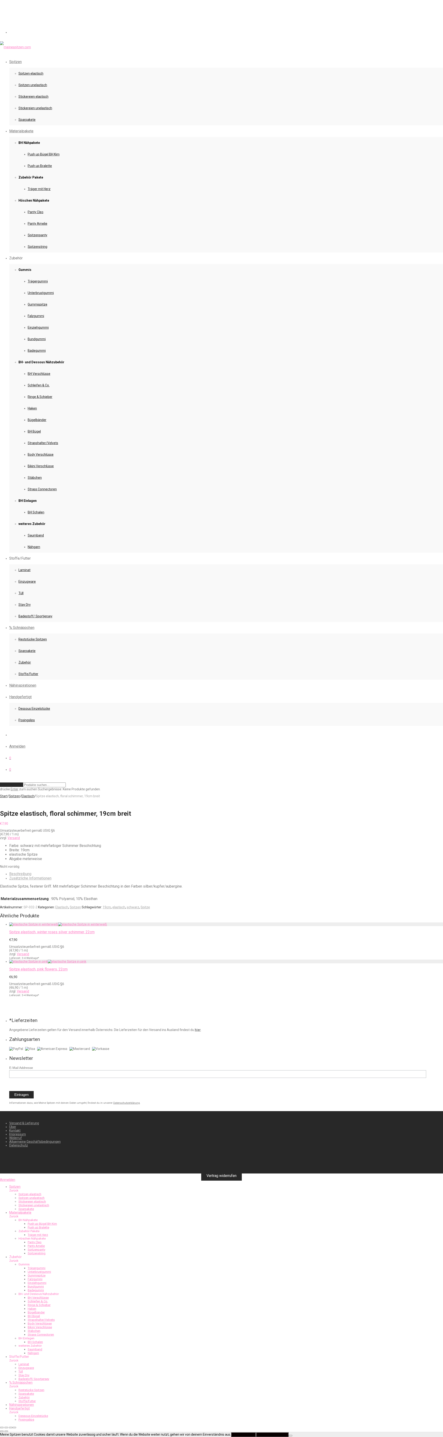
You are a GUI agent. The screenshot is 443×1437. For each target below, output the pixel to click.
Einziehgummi (38, 327)
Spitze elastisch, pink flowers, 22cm (38, 969)
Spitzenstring (37, 247)
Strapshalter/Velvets (43, 443)
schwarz (133, 907)
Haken (32, 408)
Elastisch (27, 796)
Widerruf (15, 1138)
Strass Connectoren (42, 489)
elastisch (118, 907)
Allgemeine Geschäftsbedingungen (35, 1141)
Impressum (17, 1134)
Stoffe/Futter (28, 674)
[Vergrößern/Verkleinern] (2, 1427)
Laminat (24, 570)
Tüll (21, 593)
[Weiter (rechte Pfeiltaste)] (6, 1431)
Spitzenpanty (37, 235)
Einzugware (27, 581)
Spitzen (15, 62)
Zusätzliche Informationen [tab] (30, 878)
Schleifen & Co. (39, 385)
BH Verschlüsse (39, 374)
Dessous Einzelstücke (34, 708)
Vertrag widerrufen (221, 1175)
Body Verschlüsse (41, 454)
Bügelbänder (37, 420)
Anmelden (17, 746)
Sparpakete (27, 119)
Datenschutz (18, 1145)
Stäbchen (35, 477)
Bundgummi (37, 339)
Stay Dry (24, 604)
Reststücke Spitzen (32, 639)
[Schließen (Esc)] (14, 1427)
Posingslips (26, 720)
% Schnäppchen (21, 627)
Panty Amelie (37, 223)
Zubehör (24, 662)
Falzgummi (36, 316)
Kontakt (15, 1130)
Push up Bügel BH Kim (44, 154)
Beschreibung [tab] (20, 874)
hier (198, 1030)
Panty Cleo (35, 212)
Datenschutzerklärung (126, 1102)
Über (12, 1127)
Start (3, 796)
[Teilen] (10, 1427)
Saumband (36, 535)
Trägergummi (38, 281)
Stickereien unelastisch (35, 108)
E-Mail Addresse (21, 1068)
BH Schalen (36, 512)
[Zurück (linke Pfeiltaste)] (2, 1431)
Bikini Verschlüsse (41, 466)
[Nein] (290, 1435)
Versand (14, 838)
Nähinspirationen (22, 685)
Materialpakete (21, 131)
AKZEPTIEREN (243, 1434)
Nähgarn (34, 547)
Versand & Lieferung (24, 1123)
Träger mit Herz (39, 189)
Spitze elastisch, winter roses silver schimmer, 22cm (52, 932)
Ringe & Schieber (40, 397)
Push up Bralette (40, 166)
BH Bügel (34, 431)
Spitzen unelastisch (32, 85)
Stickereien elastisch (33, 96)
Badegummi (37, 350)
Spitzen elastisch (30, 73)
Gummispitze (37, 304)
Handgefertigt (20, 697)
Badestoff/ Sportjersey (35, 616)
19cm (107, 907)
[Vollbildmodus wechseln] (6, 1427)
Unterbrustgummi (41, 293)
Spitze (145, 907)
